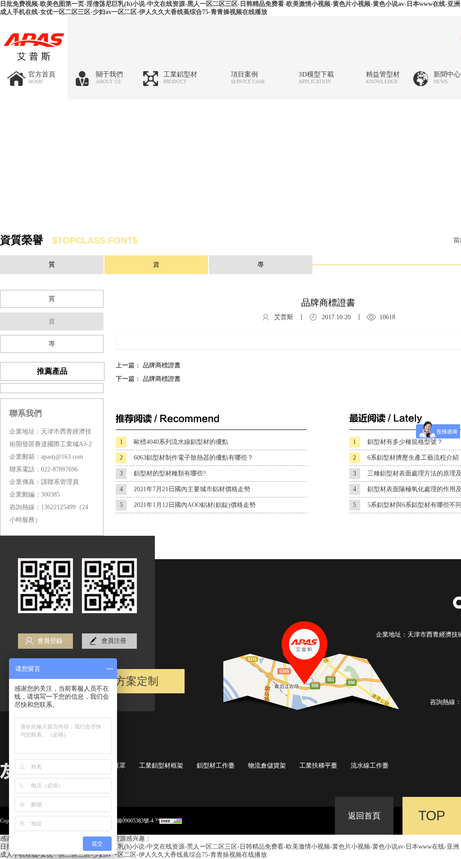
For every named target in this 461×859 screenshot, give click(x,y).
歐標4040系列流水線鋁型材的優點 (174, 442)
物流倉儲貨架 (267, 765)
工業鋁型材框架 (161, 765)
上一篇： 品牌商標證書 (148, 365)
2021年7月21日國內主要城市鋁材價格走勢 (185, 489)
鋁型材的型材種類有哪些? (163, 473)
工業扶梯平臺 (318, 765)
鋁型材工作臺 (216, 765)
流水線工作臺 (370, 765)
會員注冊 (114, 640)
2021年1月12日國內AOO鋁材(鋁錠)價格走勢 (188, 505)
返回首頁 (364, 815)
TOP (431, 815)
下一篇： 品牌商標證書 (148, 378)
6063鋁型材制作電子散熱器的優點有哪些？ (187, 457)
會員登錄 (50, 640)
